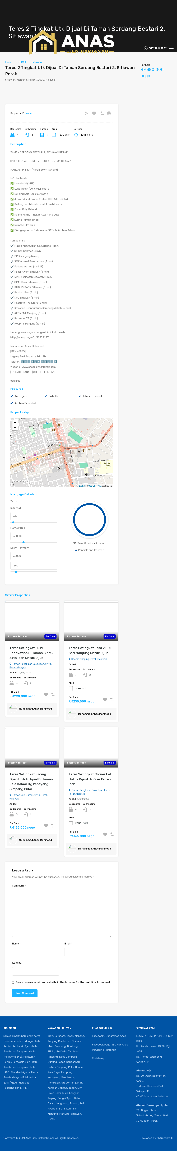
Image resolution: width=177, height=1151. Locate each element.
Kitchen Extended (25, 403)
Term (13, 501)
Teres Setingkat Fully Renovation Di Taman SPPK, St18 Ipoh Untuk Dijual (31, 653)
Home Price (17, 527)
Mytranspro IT (165, 1138)
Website (17, 963)
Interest (15, 508)
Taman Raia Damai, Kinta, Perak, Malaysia (29, 797)
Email (68, 943)
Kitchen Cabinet (92, 396)
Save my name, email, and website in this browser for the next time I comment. (63, 982)
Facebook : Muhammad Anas (109, 1036)
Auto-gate (21, 396)
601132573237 (158, 48)
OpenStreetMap (95, 485)
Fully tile (53, 396)
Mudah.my (98, 1058)
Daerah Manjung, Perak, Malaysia (89, 659)
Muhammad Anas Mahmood (35, 708)
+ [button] (15, 422)
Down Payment (20, 547)
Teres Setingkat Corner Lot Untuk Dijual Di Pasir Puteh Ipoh (90, 779)
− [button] (15, 428)
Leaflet (82, 485)
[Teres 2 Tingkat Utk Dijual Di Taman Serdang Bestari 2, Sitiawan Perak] (62, 448)
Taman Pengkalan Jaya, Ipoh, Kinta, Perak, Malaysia (31, 666)
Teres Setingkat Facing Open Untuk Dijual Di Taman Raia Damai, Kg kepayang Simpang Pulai (31, 781)
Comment (19, 885)
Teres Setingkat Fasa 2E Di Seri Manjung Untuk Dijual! (90, 650)
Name (16, 943)
